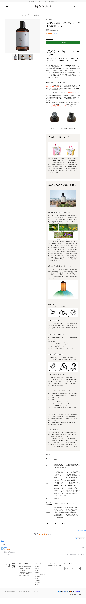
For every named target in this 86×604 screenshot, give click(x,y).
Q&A (36, 578)
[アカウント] (74, 6)
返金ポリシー (38, 584)
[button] (77, 6)
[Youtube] (80, 594)
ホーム (7, 15)
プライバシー (51, 563)
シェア (58, 523)
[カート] (79, 6)
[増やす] (52, 38)
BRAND (37, 568)
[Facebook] (72, 594)
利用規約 (37, 582)
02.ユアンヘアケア (14, 15)
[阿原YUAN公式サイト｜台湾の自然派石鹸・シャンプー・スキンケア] (43, 6)
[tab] (80, 539)
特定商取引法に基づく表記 (54, 565)
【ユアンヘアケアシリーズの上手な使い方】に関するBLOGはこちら (62, 128)
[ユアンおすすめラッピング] (63, 157)
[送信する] (79, 568)
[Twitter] (75, 594)
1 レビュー (54, 33)
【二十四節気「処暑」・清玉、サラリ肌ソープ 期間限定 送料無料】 (43, 1)
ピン (65, 523)
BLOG (36, 570)
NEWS (37, 572)
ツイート (51, 523)
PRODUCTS (38, 566)
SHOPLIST (38, 576)
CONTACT (38, 580)
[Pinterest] (77, 594)
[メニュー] (6, 6)
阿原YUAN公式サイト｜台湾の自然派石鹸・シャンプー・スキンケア (23, 591)
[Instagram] (70, 594)
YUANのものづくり (40, 574)
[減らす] (47, 38)
